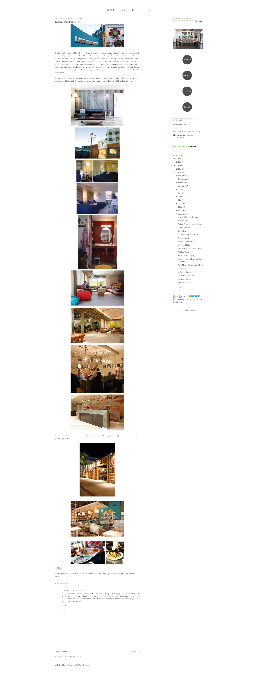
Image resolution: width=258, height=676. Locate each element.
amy (63, 590)
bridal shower (66, 606)
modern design (104, 573)
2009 (178, 287)
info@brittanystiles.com (182, 124)
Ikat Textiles (182, 268)
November (182, 179)
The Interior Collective (185, 135)
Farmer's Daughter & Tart (67, 21)
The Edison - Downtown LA (188, 234)
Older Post (136, 651)
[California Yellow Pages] (194, 296)
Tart (85, 436)
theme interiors (129, 573)
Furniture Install (183, 238)
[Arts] (175, 296)
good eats (64, 573)
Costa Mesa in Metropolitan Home (190, 265)
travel (57, 576)
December (182, 175)
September (182, 186)
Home (65, 651)
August (181, 189)
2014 (178, 158)
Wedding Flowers (184, 252)
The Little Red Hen (114, 81)
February (181, 210)
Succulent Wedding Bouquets (188, 217)
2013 (178, 162)
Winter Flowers (183, 282)
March (180, 207)
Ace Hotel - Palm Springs (187, 255)
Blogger (192, 310)
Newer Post (59, 651)
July (180, 193)
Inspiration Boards (184, 279)
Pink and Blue (183, 220)
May (180, 200)
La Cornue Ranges (184, 272)
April (180, 203)
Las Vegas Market (184, 245)
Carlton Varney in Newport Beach (190, 224)
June (180, 196)
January (181, 214)
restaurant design (117, 573)
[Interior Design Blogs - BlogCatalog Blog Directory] (188, 302)
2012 (178, 165)
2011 (178, 169)
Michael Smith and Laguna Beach (190, 248)
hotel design (73, 573)
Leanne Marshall (184, 227)
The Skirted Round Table (187, 275)
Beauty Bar (182, 231)
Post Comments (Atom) (73, 656)
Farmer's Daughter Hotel (74, 78)
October (181, 182)
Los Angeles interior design (88, 573)
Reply (64, 609)
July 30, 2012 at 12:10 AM (75, 590)
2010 (178, 172)
